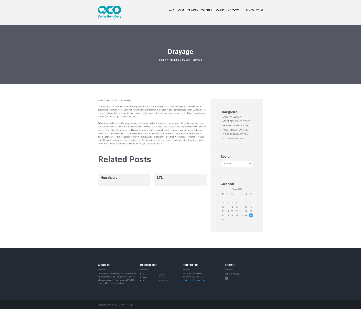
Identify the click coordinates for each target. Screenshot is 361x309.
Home (162, 60)
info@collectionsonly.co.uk (194, 280)
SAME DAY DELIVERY (232, 116)
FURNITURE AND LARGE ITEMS (236, 134)
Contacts (163, 280)
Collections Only (104, 305)
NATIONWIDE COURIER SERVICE (236, 121)
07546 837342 (256, 10)
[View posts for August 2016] (223, 189)
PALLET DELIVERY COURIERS (235, 130)
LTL (160, 177)
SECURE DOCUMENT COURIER (236, 125)
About (161, 274)
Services (143, 277)
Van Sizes (163, 277)
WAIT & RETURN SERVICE (234, 138)
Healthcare (109, 177)
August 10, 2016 (110, 100)
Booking (143, 280)
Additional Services (179, 60)
